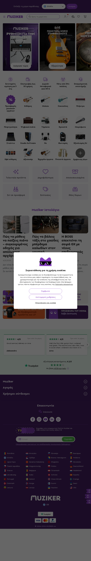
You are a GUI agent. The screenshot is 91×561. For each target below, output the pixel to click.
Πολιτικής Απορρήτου (64, 284)
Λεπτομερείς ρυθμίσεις (46, 297)
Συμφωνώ (45, 291)
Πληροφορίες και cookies (45, 303)
